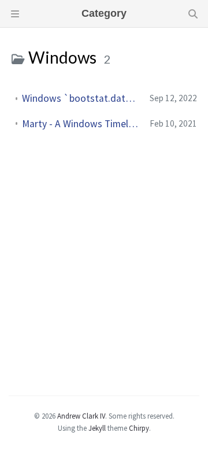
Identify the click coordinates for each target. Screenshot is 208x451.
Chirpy (139, 427)
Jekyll (97, 427)
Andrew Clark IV (81, 415)
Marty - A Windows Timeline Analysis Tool (81, 123)
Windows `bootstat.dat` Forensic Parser (81, 98)
